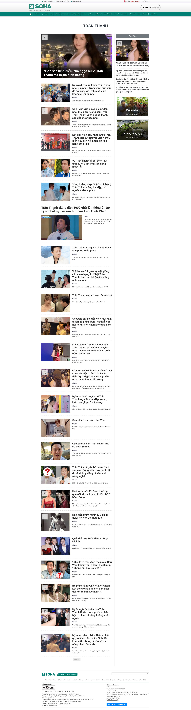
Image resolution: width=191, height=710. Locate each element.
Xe (139, 14)
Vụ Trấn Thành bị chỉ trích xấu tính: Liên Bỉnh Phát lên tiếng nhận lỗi (89, 163)
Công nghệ (145, 14)
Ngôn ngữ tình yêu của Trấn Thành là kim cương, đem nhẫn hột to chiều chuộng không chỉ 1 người (91, 614)
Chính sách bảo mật (112, 700)
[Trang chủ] (40, 7)
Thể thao (98, 14)
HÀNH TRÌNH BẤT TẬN (62, 1)
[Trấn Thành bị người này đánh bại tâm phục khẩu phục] (55, 255)
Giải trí (116, 14)
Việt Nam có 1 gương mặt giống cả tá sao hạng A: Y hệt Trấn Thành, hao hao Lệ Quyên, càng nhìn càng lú (90, 276)
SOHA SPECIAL (76, 1)
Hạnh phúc (44, 14)
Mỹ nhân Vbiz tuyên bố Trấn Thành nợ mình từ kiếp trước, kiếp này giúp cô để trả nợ (89, 399)
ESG (51, 14)
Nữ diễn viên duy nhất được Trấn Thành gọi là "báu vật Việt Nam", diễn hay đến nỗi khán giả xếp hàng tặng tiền (91, 139)
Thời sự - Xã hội (57, 679)
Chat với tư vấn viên (117, 704)
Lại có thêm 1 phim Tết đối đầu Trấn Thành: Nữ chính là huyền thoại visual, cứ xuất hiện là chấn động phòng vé (91, 349)
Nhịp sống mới (107, 14)
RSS (144, 679)
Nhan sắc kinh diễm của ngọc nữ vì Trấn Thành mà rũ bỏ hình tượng (73, 73)
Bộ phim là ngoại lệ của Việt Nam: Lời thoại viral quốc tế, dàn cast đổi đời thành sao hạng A (91, 588)
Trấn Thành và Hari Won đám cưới (92, 295)
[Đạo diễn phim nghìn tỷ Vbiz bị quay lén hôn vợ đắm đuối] (55, 522)
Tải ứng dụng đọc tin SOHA (68, 674)
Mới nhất (36, 14)
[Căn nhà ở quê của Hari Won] (55, 428)
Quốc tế (90, 14)
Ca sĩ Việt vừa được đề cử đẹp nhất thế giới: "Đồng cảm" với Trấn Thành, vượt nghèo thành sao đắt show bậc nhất (90, 113)
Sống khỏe (132, 14)
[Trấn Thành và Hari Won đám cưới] (55, 303)
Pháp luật (124, 14)
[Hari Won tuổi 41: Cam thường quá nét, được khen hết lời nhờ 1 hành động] (55, 499)
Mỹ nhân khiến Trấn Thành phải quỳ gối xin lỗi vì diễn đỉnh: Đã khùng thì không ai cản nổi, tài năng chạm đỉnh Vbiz (90, 639)
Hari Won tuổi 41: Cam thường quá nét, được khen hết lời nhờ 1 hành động (91, 494)
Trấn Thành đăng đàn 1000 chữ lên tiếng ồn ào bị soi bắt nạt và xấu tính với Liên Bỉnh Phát (75, 209)
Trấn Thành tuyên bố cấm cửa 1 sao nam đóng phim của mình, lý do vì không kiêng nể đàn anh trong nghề (91, 472)
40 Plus (84, 14)
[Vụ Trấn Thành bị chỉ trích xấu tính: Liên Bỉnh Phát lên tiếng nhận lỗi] (55, 168)
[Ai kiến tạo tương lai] (150, 7)
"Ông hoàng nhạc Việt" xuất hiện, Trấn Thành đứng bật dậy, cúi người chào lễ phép (91, 187)
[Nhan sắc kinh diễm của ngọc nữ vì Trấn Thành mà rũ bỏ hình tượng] (76, 56)
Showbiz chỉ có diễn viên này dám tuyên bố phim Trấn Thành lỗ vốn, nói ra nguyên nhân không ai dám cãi (92, 323)
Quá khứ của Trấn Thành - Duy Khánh (90, 540)
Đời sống (154, 14)
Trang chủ (48, 679)
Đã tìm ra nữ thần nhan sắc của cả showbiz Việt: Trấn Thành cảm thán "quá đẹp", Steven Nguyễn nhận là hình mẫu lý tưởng (92, 375)
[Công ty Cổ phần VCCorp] (69, 687)
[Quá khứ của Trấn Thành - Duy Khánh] (55, 546)
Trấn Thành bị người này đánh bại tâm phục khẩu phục (92, 249)
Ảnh (140, 679)
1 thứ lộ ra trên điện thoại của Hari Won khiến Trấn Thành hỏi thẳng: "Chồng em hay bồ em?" (92, 565)
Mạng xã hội (132, 110)
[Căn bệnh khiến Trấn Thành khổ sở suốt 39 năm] (55, 451)
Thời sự (57, 14)
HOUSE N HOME (48, 1)
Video (135, 679)
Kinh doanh (65, 14)
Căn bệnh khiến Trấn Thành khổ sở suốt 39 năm (90, 445)
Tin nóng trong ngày (132, 133)
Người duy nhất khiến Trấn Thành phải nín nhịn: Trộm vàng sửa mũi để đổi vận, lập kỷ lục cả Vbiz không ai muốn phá (91, 89)
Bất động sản (75, 14)
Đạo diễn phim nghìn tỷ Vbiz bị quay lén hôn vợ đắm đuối (90, 516)
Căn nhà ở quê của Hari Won (88, 420)
